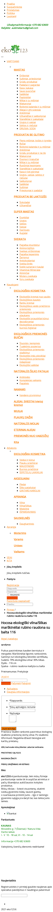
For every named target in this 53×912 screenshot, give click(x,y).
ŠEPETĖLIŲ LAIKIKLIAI (31, 472)
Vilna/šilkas (26, 505)
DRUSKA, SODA (28, 128)
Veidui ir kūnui (27, 459)
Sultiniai (24, 187)
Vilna (22, 502)
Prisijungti (12, 597)
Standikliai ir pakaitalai (31, 119)
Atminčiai (24, 273)
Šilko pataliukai (28, 487)
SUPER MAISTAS (24, 211)
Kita (16, 442)
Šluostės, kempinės (30, 343)
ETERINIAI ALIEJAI (24, 429)
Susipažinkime (14, 7)
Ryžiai (23, 143)
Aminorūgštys (27, 248)
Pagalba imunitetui (30, 245)
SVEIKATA (20, 239)
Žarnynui (24, 257)
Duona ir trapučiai (29, 159)
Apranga (11, 526)
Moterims (20, 533)
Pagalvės (24, 383)
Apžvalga (14, 713)
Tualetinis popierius (30, 346)
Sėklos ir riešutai (28, 125)
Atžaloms (12, 448)
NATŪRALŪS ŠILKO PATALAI (31, 371)
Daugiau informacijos (18, 691)
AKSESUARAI (21, 478)
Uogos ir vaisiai (28, 122)
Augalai (23, 233)
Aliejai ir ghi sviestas (30, 109)
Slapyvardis (15, 700)
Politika (11, 13)
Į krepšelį (6, 683)
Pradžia (11, 3)
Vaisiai (23, 226)
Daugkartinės (27, 523)
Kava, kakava (26, 88)
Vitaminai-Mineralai (30, 269)
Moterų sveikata (28, 276)
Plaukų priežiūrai (29, 463)
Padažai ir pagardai (30, 84)
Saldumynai (26, 181)
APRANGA (20, 496)
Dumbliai (24, 217)
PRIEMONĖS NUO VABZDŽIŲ (31, 436)
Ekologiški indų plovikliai (33, 355)
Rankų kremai (27, 302)
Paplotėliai (25, 97)
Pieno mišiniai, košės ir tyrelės (35, 140)
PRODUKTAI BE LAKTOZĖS (30, 196)
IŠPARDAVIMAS (28, 511)
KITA (9, 560)
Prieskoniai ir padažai (31, 190)
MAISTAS (19, 69)
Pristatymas (13, 10)
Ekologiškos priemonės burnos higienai (32, 326)
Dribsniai (24, 75)
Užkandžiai (25, 205)
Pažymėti (16, 683)
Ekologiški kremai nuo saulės (35, 296)
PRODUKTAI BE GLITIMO (29, 134)
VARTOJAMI (13, 61)
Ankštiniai (25, 112)
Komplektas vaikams (30, 380)
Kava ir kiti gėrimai (29, 171)
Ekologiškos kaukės (30, 299)
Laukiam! (11, 16)
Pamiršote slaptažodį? (18, 601)
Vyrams (18, 539)
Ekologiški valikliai (29, 365)
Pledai (23, 484)
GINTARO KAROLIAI (30, 490)
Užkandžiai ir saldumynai (33, 116)
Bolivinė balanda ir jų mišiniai (35, 106)
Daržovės (25, 230)
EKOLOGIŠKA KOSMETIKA (29, 290)
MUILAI (18, 411)
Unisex (18, 545)
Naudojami (12, 284)
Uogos (23, 220)
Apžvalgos (12, 688)
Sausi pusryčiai (27, 91)
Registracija (13, 585)
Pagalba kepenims (29, 254)
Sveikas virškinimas (30, 251)
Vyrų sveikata (27, 279)
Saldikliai (24, 94)
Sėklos (23, 223)
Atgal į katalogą (9, 638)
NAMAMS (19, 389)
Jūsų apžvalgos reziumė (22, 707)
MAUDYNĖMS (27, 466)
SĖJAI (9, 557)
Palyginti (26, 683)
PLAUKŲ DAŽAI (23, 417)
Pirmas (10, 609)
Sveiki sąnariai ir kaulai (32, 266)
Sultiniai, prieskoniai (30, 78)
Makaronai (25, 103)
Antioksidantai (27, 260)
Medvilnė (24, 508)
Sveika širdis (26, 263)
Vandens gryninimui (30, 395)
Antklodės (25, 377)
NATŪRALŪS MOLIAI (26, 423)
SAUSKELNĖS (22, 518)
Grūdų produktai (28, 81)
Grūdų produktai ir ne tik (33, 153)
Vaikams (19, 551)
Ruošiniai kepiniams (30, 165)
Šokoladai (25, 202)
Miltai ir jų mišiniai (29, 100)
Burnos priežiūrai (29, 469)
